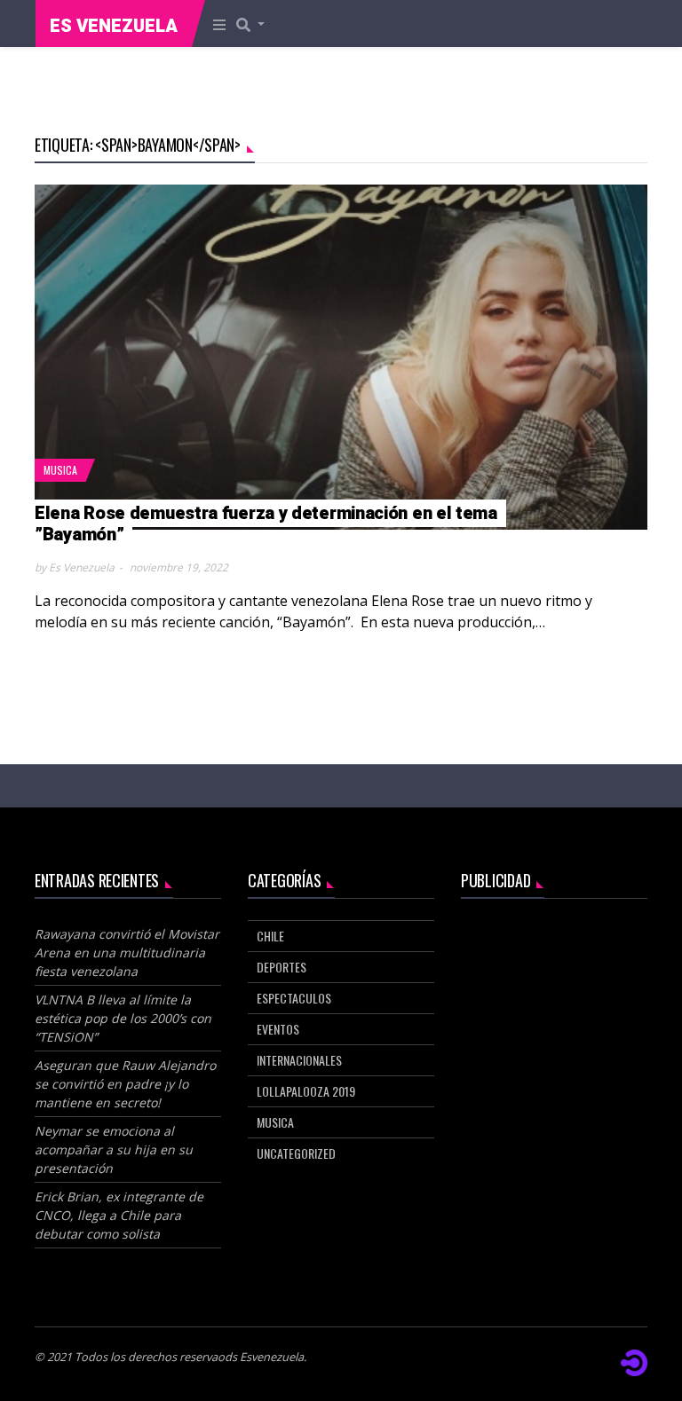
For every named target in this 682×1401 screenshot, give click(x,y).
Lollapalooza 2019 (306, 1091)
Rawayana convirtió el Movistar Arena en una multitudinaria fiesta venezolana (127, 952)
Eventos (278, 1028)
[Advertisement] (554, 1009)
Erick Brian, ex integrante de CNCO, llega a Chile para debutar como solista (119, 1215)
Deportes (281, 966)
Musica (60, 469)
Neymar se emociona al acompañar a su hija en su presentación (114, 1149)
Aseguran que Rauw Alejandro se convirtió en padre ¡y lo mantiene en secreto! (125, 1084)
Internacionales (299, 1060)
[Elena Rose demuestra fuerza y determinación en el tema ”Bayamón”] (341, 358)
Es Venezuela (114, 26)
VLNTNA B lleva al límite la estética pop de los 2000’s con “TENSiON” (123, 1018)
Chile (270, 935)
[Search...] (256, 24)
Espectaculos (294, 997)
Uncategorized (296, 1153)
